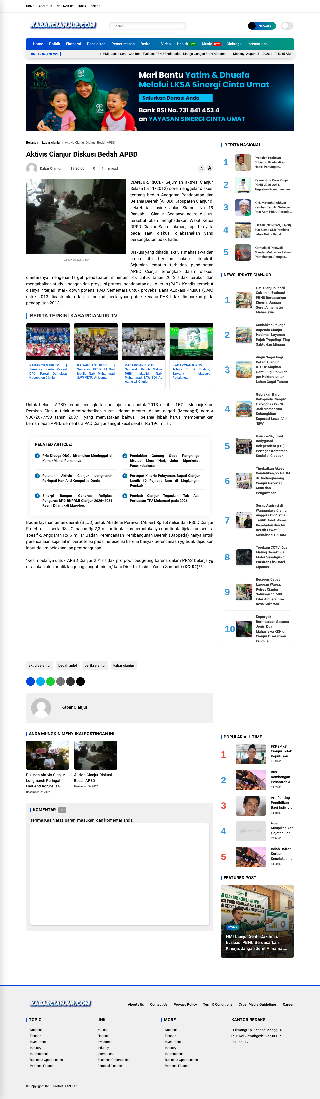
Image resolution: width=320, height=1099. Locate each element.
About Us (45, 6)
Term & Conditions (217, 1004)
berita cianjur (95, 665)
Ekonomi (73, 44)
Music (211, 44)
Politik (54, 44)
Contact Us (65, 6)
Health (186, 44)
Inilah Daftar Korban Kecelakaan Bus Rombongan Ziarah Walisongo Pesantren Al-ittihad (282, 854)
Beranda (32, 142)
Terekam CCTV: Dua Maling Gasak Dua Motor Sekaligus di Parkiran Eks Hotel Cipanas (272, 557)
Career (288, 1004)
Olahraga (234, 44)
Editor (95, 6)
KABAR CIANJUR (65, 1086)
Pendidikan (96, 44)
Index (82, 6)
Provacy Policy (185, 1004)
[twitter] (269, 6)
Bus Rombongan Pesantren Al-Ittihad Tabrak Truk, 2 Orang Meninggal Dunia (282, 777)
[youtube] (283, 6)
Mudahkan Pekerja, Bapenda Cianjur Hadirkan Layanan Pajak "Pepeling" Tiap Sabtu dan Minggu (273, 334)
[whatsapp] (50, 681)
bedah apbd (67, 665)
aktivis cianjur (40, 665)
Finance (35, 1036)
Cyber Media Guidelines (258, 1004)
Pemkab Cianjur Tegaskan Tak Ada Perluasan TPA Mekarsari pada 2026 (165, 498)
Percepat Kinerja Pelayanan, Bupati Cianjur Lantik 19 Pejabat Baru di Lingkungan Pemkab (165, 480)
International (258, 44)
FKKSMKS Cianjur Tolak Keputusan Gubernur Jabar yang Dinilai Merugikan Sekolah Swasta (281, 751)
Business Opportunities (46, 1060)
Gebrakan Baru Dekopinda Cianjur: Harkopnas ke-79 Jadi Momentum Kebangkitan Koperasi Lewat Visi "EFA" (272, 409)
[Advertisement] (120, 616)
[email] (70, 681)
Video (166, 44)
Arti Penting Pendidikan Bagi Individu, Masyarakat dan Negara (281, 803)
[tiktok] (291, 6)
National (36, 1030)
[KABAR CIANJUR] (63, 31)
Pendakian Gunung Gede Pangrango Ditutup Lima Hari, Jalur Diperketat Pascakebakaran (165, 460)
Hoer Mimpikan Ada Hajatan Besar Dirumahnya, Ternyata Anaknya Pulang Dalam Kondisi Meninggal (282, 828)
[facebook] (261, 6)
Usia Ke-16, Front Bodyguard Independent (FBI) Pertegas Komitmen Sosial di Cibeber (272, 446)
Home (30, 6)
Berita (145, 44)
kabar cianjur (51, 142)
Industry (36, 1048)
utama (232, 927)
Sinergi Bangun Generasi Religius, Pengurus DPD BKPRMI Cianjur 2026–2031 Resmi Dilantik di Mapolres (77, 500)
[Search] (181, 26)
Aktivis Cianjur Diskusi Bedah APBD (93, 778)
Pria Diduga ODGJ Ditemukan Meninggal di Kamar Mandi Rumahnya (77, 458)
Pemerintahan (123, 44)
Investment (38, 1042)
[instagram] (276, 6)
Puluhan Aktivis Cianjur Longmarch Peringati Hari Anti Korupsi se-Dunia (77, 478)
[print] (60, 681)
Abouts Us (136, 1004)
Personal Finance (42, 1066)
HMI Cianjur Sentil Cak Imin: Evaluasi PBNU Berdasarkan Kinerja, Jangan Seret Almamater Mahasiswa (152, 54)
